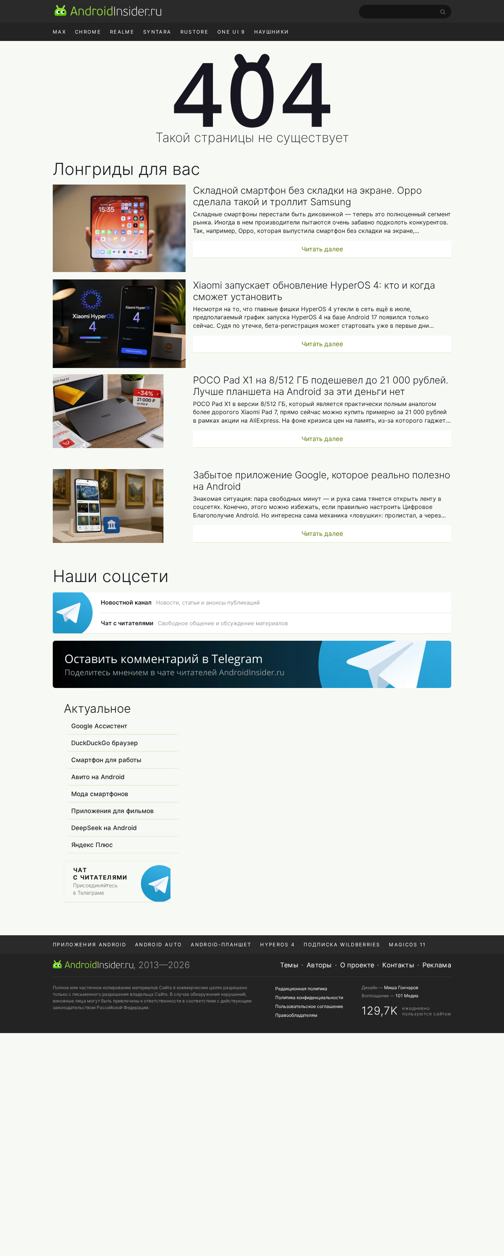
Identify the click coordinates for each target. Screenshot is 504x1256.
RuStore (194, 32)
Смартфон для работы (106, 760)
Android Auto (158, 944)
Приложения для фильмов (112, 811)
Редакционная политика (301, 988)
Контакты (398, 965)
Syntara (157, 32)
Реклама (436, 965)
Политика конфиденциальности (309, 997)
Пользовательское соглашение (309, 1006)
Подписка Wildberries (342, 944)
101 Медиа (407, 995)
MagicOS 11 (407, 944)
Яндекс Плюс (92, 845)
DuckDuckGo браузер (104, 743)
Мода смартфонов (99, 794)
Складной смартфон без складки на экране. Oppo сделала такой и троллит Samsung (307, 196)
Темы (289, 965)
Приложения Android (89, 944)
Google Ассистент (99, 726)
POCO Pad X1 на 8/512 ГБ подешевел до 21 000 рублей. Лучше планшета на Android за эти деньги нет (320, 385)
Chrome (88, 32)
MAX (59, 32)
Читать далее (322, 249)
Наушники (271, 32)
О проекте (357, 965)
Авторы (319, 965)
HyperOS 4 (277, 944)
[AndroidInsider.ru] (108, 10)
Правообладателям (296, 1015)
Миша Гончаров (401, 987)
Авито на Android (98, 777)
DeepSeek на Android (104, 828)
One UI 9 (231, 32)
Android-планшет (221, 944)
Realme (122, 32)
